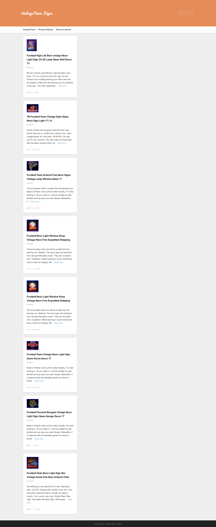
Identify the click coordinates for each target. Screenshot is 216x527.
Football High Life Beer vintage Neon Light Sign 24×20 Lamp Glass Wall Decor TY (49, 59)
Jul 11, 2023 (33, 268)
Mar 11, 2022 (33, 509)
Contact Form (29, 29)
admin (31, 67)
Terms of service (63, 29)
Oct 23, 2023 (33, 149)
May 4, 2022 (33, 445)
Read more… (63, 85)
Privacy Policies (45, 29)
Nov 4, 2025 (33, 92)
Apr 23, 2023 (33, 387)
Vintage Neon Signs (37, 13)
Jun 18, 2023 (33, 329)
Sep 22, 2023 (33, 208)
